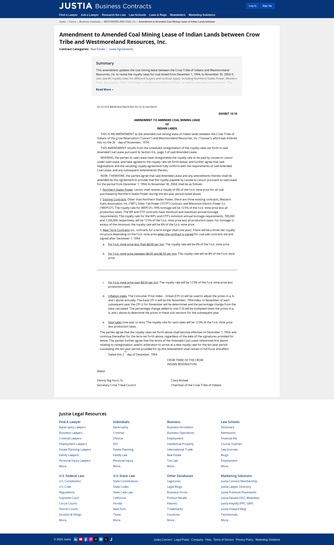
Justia (62, 21)
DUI (115, 444)
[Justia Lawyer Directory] (111, 539)
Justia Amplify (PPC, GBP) (237, 503)
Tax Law (172, 461)
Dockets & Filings (70, 514)
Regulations (67, 492)
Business (173, 422)
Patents (172, 503)
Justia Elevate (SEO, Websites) (240, 498)
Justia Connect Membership (239, 481)
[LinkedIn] (76, 539)
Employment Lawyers (73, 444)
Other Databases (180, 476)
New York (119, 509)
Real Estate (97, 49)
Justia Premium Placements (238, 492)
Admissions (228, 433)
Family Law (120, 455)
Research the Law (114, 14)
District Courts (68, 509)
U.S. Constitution (70, 481)
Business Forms (177, 492)
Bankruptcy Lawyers (72, 427)
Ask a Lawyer (90, 14)
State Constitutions (125, 481)
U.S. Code (65, 487)
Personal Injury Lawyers (75, 461)
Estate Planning (123, 449)
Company (197, 539)
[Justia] (75, 6)
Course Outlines (231, 444)
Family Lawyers (69, 455)
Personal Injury (123, 461)
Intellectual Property (180, 444)
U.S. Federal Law (71, 476)
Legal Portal (181, 539)
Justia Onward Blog (233, 509)
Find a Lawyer (68, 14)
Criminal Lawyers (70, 438)
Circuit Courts (68, 503)
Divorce (118, 438)
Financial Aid (229, 438)
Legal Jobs (174, 481)
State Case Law (123, 492)
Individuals (121, 422)
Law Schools (137, 14)
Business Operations (180, 433)
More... (63, 466)
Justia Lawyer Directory (236, 487)
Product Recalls (177, 498)
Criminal (118, 433)
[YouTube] (81, 539)
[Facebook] (86, 539)
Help (208, 539)
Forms (72, 21)
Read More (103, 89)
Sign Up (267, 5)
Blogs (224, 455)
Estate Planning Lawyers (75, 449)
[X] (106, 539)
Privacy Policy (244, 539)
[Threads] (96, 539)
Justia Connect (163, 539)
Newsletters (177, 14)
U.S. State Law (124, 476)
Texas (117, 514)
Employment (175, 438)
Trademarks (175, 509)
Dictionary (227, 427)
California (119, 498)
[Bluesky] (101, 539)
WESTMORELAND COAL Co (120, 21)
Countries (173, 514)
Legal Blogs (174, 487)
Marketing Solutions (202, 14)
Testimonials (229, 514)
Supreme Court (69, 498)
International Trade (180, 449)
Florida (117, 503)
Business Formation (180, 427)
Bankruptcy (120, 427)
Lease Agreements (121, 49)
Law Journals (229, 449)
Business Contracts (90, 21)
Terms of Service (223, 539)
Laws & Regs (158, 14)
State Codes (121, 487)
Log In (253, 5)
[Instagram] (91, 539)
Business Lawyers (70, 433)
